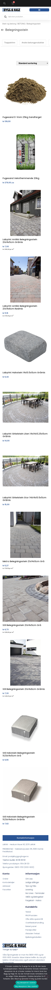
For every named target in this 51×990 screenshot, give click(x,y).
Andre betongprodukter (33, 42)
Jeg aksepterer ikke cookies (26, 986)
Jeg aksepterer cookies (26, 983)
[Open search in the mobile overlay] (25, 17)
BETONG (21, 24)
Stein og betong (9, 24)
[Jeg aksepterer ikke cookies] (47, 976)
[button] (4, 3)
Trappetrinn (9, 42)
